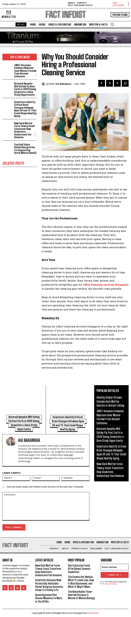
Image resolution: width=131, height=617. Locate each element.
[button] (112, 24)
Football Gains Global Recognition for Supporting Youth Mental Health (25, 149)
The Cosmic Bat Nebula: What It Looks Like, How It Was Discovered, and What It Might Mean (81, 581)
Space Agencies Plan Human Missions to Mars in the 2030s (48, 598)
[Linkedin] (17, 587)
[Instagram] (11, 587)
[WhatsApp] (125, 83)
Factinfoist (93, 612)
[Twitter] (109, 83)
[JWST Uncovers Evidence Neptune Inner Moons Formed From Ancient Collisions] (7, 67)
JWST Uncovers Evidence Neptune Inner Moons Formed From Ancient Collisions (25, 71)
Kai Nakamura (63, 84)
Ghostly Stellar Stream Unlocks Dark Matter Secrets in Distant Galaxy (110, 401)
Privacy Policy (111, 583)
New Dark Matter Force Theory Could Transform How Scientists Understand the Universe (24, 130)
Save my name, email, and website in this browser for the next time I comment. (45, 486)
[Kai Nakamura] (44, 83)
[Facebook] (101, 83)
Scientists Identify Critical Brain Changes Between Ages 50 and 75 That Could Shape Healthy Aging (25, 109)
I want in (113, 575)
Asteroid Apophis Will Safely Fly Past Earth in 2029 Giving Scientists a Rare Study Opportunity (25, 89)
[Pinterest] (117, 83)
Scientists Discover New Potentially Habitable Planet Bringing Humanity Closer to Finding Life (49, 585)
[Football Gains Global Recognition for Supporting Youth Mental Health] (7, 147)
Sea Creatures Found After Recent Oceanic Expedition (79, 568)
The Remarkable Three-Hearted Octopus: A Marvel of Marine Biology (81, 595)
